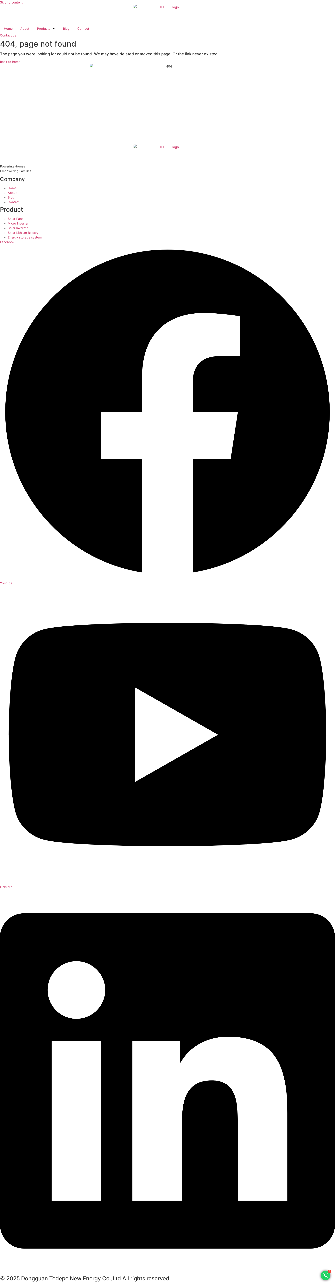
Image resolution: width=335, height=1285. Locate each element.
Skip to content (11, 2)
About (24, 28)
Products (43, 28)
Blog (66, 28)
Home (8, 28)
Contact (83, 28)
